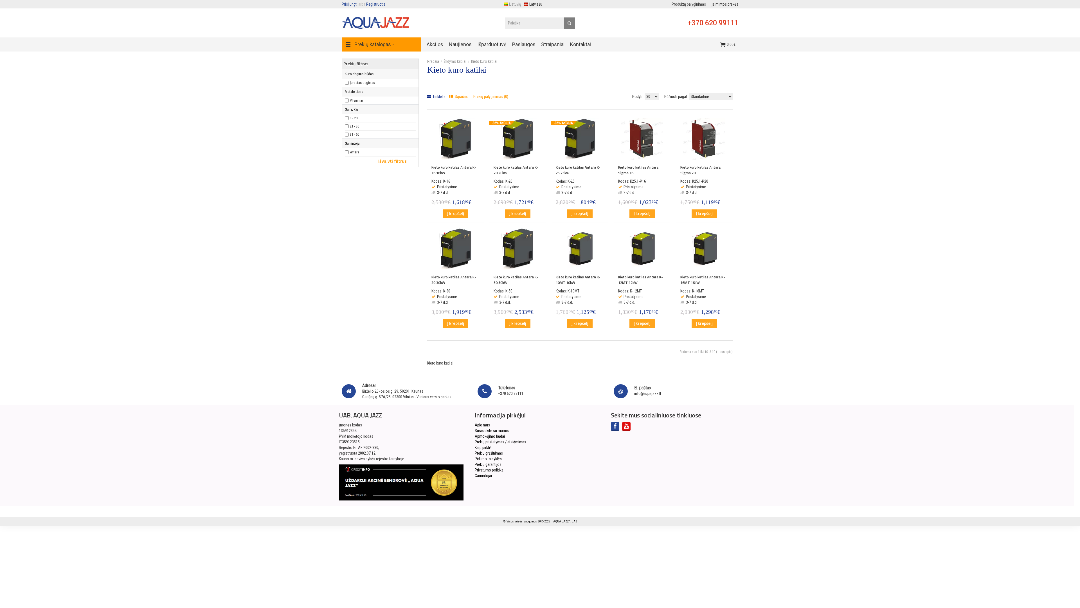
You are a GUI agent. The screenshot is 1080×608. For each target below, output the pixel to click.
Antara (354, 152)
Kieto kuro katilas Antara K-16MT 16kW (702, 279)
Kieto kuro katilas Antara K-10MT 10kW (578, 279)
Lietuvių (515, 4)
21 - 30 (354, 126)
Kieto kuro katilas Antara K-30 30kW (453, 279)
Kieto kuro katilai (484, 61)
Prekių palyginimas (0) (490, 96)
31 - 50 (354, 134)
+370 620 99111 (713, 23)
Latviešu (535, 4)
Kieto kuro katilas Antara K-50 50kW (516, 279)
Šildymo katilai (455, 61)
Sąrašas (461, 96)
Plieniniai (356, 100)
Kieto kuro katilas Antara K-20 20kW (516, 170)
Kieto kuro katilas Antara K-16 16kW (453, 170)
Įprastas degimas (362, 83)
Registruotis (376, 4)
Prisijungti (349, 4)
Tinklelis (439, 96)
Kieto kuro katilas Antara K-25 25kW (578, 170)
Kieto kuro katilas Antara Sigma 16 (638, 170)
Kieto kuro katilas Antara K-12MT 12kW (640, 279)
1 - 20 (353, 118)
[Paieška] (569, 23)
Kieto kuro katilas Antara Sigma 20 (700, 170)
